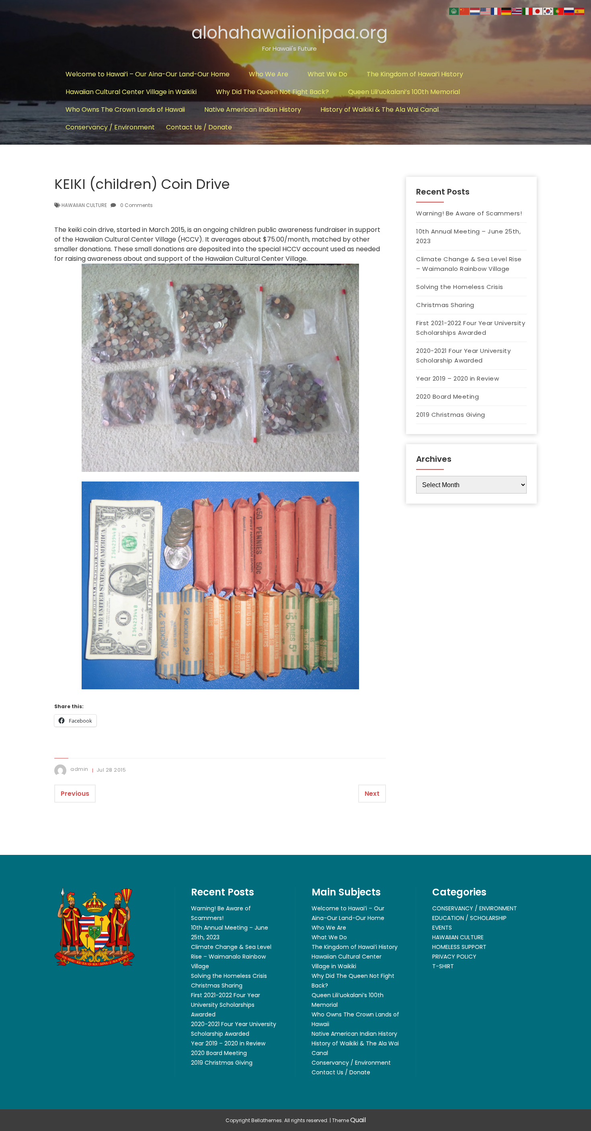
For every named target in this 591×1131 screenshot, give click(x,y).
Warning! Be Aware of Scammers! (469, 213)
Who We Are (268, 74)
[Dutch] (475, 10)
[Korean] (548, 10)
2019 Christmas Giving (450, 414)
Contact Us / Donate (199, 127)
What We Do (327, 74)
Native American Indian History (252, 109)
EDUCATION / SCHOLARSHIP (469, 918)
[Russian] (569, 10)
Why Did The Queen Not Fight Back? (272, 91)
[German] (506, 10)
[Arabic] (454, 10)
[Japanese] (538, 10)
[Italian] (527, 10)
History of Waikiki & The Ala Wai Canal (379, 109)
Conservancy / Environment (110, 127)
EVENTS (442, 928)
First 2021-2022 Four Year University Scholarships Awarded (470, 328)
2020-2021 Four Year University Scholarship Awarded (463, 355)
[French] (496, 10)
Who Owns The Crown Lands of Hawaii (125, 109)
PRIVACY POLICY (454, 957)
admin (79, 769)
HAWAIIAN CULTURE (84, 205)
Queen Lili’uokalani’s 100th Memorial (404, 91)
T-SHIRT (443, 966)
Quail (358, 1120)
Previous (75, 793)
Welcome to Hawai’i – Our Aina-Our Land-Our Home (148, 74)
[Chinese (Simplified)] (465, 10)
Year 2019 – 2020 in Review (457, 378)
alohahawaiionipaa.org (289, 33)
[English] (485, 10)
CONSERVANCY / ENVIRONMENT (474, 908)
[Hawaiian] (517, 10)
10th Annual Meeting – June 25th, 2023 (468, 236)
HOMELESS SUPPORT (459, 947)
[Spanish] (580, 10)
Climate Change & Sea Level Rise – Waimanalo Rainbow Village (469, 264)
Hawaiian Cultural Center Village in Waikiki (131, 91)
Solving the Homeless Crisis (459, 287)
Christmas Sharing (445, 305)
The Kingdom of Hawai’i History (415, 74)
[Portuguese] (559, 10)
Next (372, 793)
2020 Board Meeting (447, 396)
